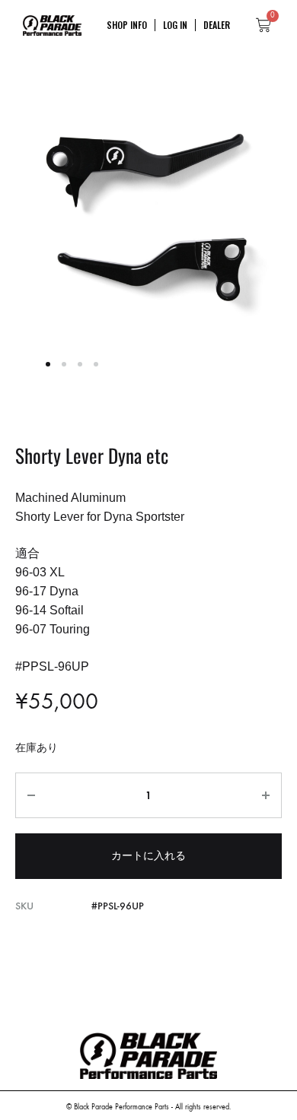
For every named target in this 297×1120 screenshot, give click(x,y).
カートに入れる (148, 855)
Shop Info (127, 24)
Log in (175, 24)
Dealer (216, 24)
